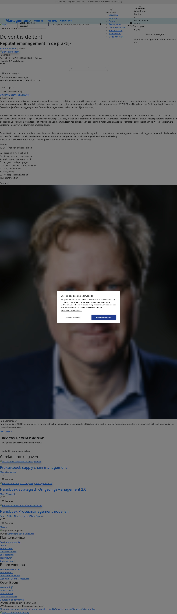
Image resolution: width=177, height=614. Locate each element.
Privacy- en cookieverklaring (71, 310)
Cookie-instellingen (73, 317)
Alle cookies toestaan (103, 317)
